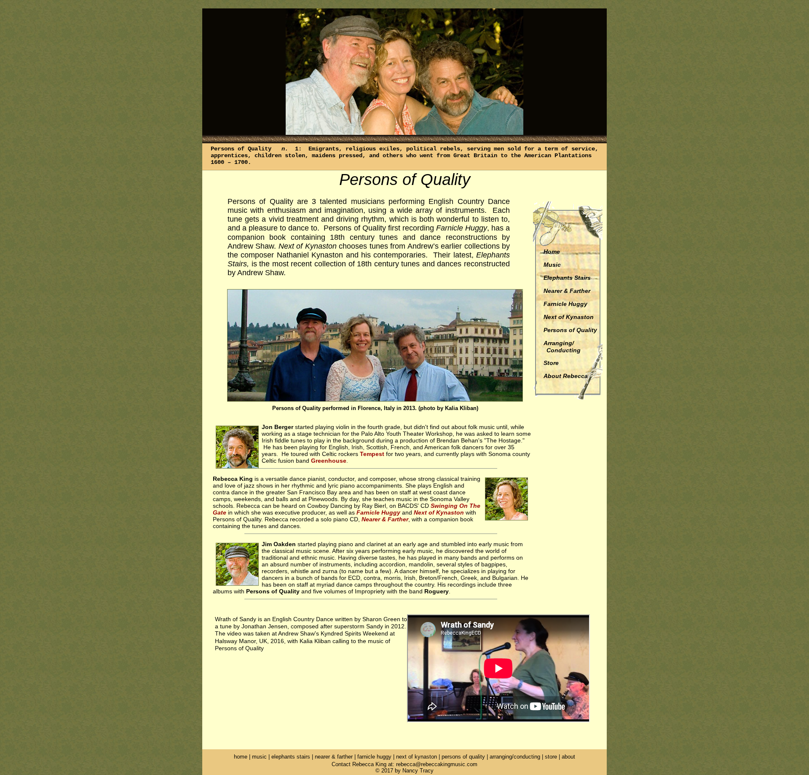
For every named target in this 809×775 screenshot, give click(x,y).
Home (552, 251)
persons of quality (463, 757)
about (568, 757)
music (259, 757)
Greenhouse (328, 460)
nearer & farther (334, 757)
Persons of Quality (570, 330)
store (551, 757)
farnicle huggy (374, 757)
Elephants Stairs (567, 277)
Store (551, 362)
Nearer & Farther (567, 290)
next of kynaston (416, 757)
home (240, 757)
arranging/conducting (515, 757)
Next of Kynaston (569, 317)
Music (552, 264)
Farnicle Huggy (565, 303)
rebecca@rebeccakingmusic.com (436, 764)
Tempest (372, 454)
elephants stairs (290, 757)
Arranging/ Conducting (561, 347)
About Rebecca (566, 376)
